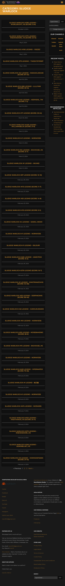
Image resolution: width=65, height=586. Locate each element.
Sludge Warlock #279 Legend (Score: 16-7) (23, 270)
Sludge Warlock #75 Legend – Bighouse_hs (23, 346)
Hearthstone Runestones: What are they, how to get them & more (59, 129)
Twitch (4, 508)
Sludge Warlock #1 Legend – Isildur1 (23, 245)
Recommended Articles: (57, 108)
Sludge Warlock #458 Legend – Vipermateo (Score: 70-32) (23, 370)
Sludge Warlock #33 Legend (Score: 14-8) (23, 198)
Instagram (5, 511)
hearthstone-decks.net (40, 534)
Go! (62, 21)
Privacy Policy (38, 545)
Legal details (37, 549)
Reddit (54, 46)
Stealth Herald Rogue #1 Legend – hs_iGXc (59, 70)
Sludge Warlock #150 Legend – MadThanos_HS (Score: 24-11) (23, 418)
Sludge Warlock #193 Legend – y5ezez (23, 49)
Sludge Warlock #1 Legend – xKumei (23, 163)
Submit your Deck (60, 44)
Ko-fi (60, 50)
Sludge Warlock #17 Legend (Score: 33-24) (23, 113)
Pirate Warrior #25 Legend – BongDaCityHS (58, 64)
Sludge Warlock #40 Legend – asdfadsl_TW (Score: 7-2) (23, 100)
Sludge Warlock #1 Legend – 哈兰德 (23, 383)
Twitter (54, 42)
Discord (53, 38)
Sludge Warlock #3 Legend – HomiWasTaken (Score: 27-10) (23, 459)
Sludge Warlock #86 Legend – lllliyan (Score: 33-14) (23, 87)
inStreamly (37, 523)
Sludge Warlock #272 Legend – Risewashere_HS (23, 432)
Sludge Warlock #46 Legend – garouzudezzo (23, 309)
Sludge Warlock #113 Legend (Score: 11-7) (23, 187)
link (58, 513)
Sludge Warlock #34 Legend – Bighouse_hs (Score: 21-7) (23, 151)
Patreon (60, 38)
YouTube (4, 504)
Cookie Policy (38, 557)
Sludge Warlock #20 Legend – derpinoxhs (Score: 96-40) (23, 296)
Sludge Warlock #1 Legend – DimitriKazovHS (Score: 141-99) (23, 283)
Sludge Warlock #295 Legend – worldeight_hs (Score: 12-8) (23, 23)
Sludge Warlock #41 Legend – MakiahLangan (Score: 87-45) (23, 74)
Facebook (5, 493)
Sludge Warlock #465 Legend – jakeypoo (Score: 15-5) (23, 258)
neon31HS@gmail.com (8, 519)
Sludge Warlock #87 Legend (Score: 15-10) (23, 175)
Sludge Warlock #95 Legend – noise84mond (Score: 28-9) (23, 333)
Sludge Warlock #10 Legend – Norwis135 (23, 321)
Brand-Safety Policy (39, 564)
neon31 (12, 548)
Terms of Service (39, 553)
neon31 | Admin (6, 573)
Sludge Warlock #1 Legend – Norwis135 (23, 138)
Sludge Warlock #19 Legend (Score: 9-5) (23, 210)
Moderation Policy (39, 568)
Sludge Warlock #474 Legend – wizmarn (23, 406)
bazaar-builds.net (39, 536)
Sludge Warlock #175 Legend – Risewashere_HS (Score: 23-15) (23, 37)
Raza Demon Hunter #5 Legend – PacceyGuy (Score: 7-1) (57, 87)
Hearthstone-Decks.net (40, 480)
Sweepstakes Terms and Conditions (44, 560)
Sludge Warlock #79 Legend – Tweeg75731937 (23, 61)
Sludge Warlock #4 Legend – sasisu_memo (23, 222)
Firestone (36, 519)
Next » (30, 468)
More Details (6, 552)
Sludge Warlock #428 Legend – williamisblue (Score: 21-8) (23, 125)
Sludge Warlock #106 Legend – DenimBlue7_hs (23, 445)
